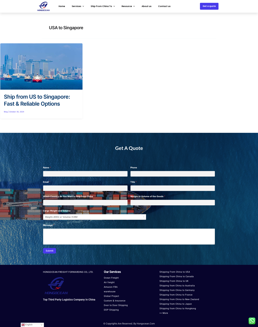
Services (76, 6)
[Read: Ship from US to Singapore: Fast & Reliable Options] (41, 66)
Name (47, 167)
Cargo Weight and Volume (57, 211)
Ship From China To (101, 6)
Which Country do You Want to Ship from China (68, 196)
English (29, 325)
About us (146, 6)
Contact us (164, 6)
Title (133, 182)
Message (48, 225)
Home (62, 6)
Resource (127, 6)
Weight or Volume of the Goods (147, 196)
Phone (133, 167)
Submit (49, 250)
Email (46, 182)
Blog (6, 112)
